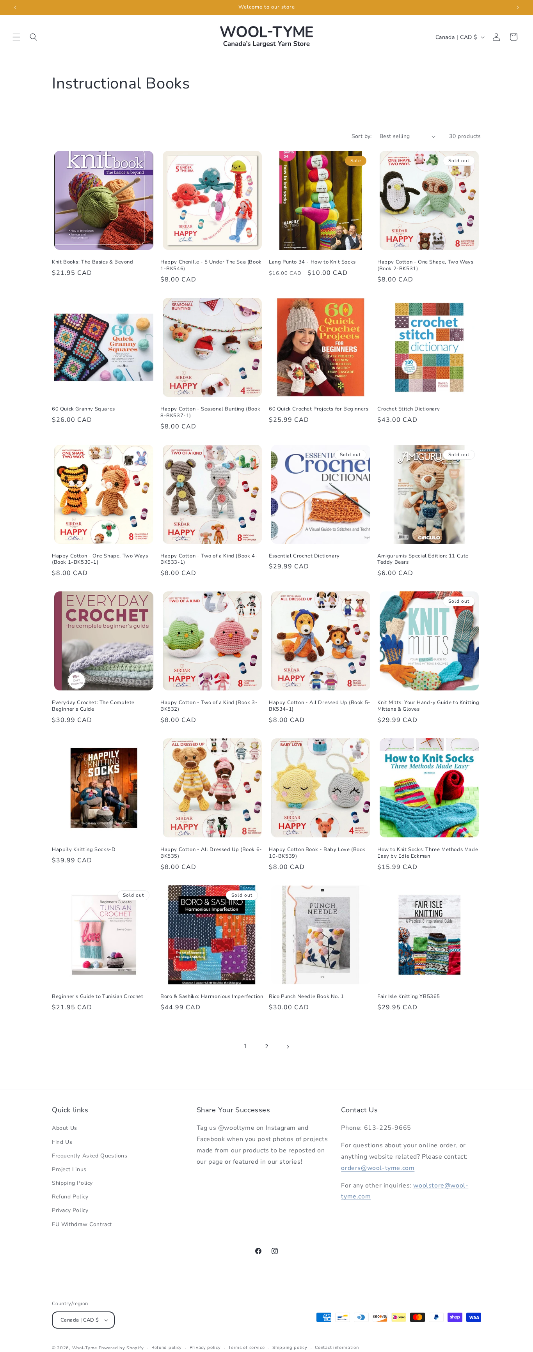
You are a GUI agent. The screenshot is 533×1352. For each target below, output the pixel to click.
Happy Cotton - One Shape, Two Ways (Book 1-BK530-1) (100, 559)
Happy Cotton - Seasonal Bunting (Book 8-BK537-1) (210, 412)
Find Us (62, 1142)
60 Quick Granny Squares (83, 409)
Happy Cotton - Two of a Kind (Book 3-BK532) (209, 706)
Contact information (337, 1347)
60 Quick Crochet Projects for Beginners (318, 409)
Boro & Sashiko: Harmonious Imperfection (211, 996)
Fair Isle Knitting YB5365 (408, 996)
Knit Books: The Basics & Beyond (92, 262)
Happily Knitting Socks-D (83, 849)
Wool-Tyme (84, 1348)
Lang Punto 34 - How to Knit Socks (312, 262)
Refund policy (166, 1347)
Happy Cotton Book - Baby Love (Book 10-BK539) (317, 853)
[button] (16, 37)
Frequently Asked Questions (90, 1155)
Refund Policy (70, 1196)
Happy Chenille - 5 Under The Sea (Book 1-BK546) (211, 265)
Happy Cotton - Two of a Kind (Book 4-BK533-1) (209, 559)
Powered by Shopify (121, 1348)
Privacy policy (205, 1347)
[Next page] (287, 1046)
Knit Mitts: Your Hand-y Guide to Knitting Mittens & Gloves (428, 706)
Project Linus (69, 1169)
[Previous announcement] (15, 7)
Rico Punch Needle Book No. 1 (306, 996)
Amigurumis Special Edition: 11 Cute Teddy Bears (423, 559)
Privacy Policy (70, 1210)
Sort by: (362, 136)
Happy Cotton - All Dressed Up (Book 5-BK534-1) (320, 706)
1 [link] (245, 1046)
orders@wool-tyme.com (377, 1168)
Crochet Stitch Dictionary (408, 409)
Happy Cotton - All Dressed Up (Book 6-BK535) (211, 853)
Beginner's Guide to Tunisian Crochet (98, 996)
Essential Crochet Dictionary (304, 556)
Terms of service (246, 1347)
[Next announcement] (517, 7)
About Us (64, 1128)
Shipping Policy (72, 1183)
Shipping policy (289, 1347)
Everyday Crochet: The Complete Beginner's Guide (93, 706)
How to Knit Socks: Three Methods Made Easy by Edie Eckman (427, 853)
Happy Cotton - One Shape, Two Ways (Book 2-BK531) (425, 265)
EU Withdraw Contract (82, 1224)
